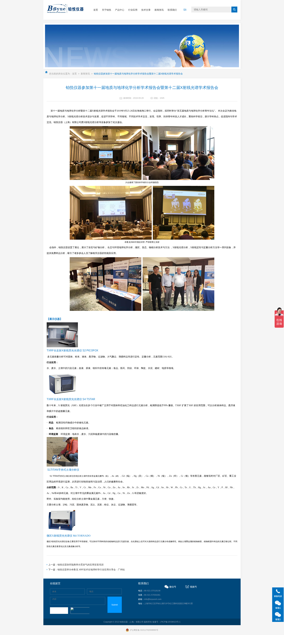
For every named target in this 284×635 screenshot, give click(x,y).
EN (185, 9)
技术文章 (146, 10)
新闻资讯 (159, 10)
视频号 (193, 586)
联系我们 (172, 10)
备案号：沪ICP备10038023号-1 (166, 622)
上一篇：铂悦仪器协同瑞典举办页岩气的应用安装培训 (76, 564)
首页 (95, 10)
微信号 (172, 586)
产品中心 (119, 10)
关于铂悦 (106, 10)
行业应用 (132, 10)
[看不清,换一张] (79, 610)
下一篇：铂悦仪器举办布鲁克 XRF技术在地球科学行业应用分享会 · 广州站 (86, 569)
